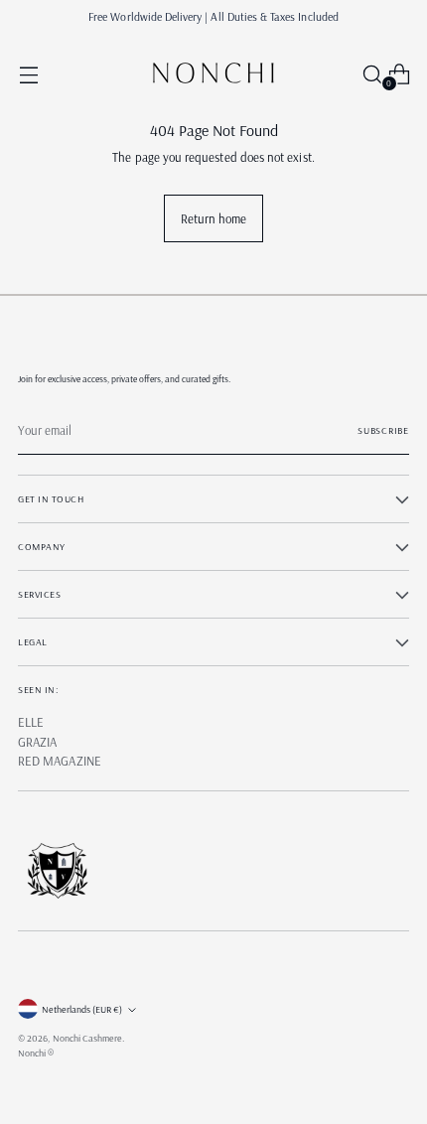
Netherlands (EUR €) (82, 1009)
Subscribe (383, 430)
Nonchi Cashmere (88, 1038)
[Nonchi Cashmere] (213, 74)
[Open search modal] (367, 74)
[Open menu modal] (28, 74)
